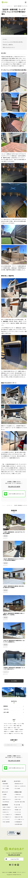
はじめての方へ (17, 781)
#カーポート (6, 725)
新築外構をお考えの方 (19, 783)
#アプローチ (10, 723)
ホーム (3, 6)
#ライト (11, 725)
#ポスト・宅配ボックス (8, 727)
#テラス (5, 723)
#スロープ (6, 733)
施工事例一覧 (9, 6)
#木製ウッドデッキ (18, 731)
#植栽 (14, 725)
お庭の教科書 (5, 804)
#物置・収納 (19, 725)
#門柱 (23, 723)
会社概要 (10, 872)
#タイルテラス (17, 733)
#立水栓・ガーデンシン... (9, 729)
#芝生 (22, 733)
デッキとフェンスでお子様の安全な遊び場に (13, 41)
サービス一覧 (17, 804)
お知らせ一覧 (4, 872)
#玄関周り (12, 731)
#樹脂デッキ (11, 733)
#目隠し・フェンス (17, 723)
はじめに (5, 39)
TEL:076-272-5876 (14, 487)
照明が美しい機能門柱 (8, 44)
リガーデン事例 (6, 786)
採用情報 (14, 872)
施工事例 (4, 781)
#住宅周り (21, 729)
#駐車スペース (6, 731)
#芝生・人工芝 (17, 727)
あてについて (5, 792)
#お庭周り (16, 729)
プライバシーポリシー (21, 872)
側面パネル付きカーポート (9, 47)
